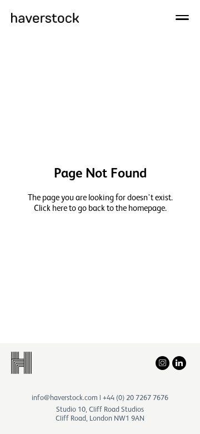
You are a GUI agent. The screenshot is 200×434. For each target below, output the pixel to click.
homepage (146, 208)
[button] (182, 17)
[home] (45, 17)
